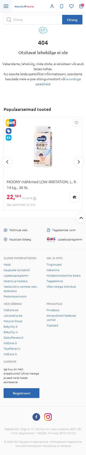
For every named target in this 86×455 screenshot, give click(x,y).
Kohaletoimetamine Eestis (64, 275)
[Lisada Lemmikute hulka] (76, 122)
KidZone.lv (10, 354)
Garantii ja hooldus (15, 281)
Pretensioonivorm (15, 296)
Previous (7, 162)
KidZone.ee (11, 310)
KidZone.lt (10, 343)
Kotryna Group (13, 321)
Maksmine (53, 270)
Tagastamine (55, 281)
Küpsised (52, 325)
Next (79, 162)
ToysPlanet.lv (12, 348)
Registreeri (21, 393)
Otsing (72, 20)
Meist (7, 264)
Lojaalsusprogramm (16, 275)
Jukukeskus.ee (13, 315)
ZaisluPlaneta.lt (13, 337)
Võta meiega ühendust (61, 286)
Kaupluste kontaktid (17, 270)
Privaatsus (53, 310)
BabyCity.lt (11, 326)
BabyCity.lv (11, 332)
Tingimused (54, 264)
